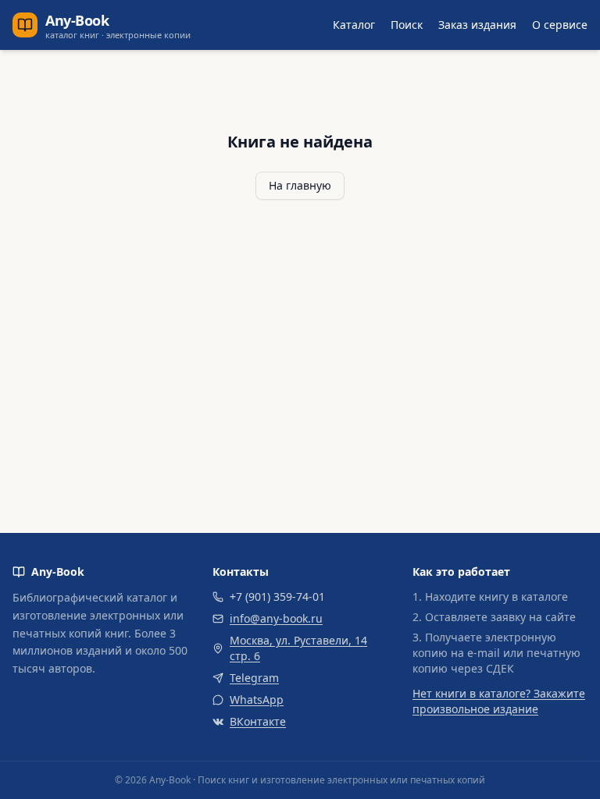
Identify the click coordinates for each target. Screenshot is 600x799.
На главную (300, 185)
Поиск (407, 24)
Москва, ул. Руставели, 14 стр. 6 (298, 648)
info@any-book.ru (276, 618)
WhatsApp (257, 699)
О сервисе (560, 24)
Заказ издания (477, 24)
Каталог (354, 24)
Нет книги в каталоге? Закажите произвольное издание (498, 701)
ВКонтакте (258, 721)
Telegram (254, 677)
